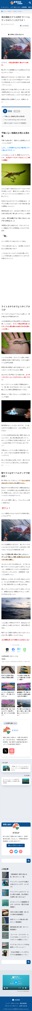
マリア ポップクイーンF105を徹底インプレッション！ (19, 946)
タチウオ (16, 661)
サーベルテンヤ (7, 661)
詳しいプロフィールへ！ (15, 845)
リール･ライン (5, 7)
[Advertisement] (16, 280)
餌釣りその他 (14, 656)
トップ (8, 1003)
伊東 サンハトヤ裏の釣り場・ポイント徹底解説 (19, 921)
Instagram (12, 754)
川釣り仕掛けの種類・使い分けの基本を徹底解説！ (19, 913)
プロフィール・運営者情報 (19, 1003)
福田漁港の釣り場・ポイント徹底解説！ (19, 928)
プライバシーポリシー (11, 1006)
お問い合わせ (23, 1006)
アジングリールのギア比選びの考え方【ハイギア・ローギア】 (19, 884)
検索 (29, 861)
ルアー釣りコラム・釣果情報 (18, 7)
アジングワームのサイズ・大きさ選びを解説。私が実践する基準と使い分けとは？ (19, 894)
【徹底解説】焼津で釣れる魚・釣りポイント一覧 (18, 876)
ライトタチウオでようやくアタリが (15, 119)
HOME (17, 1000)
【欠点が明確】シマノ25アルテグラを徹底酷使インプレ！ (19, 953)
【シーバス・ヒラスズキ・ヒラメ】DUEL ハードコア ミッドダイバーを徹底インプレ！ (19, 937)
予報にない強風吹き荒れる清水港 (14, 116)
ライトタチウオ (25, 661)
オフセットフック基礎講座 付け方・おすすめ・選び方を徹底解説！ (19, 904)
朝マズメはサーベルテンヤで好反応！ (15, 123)
